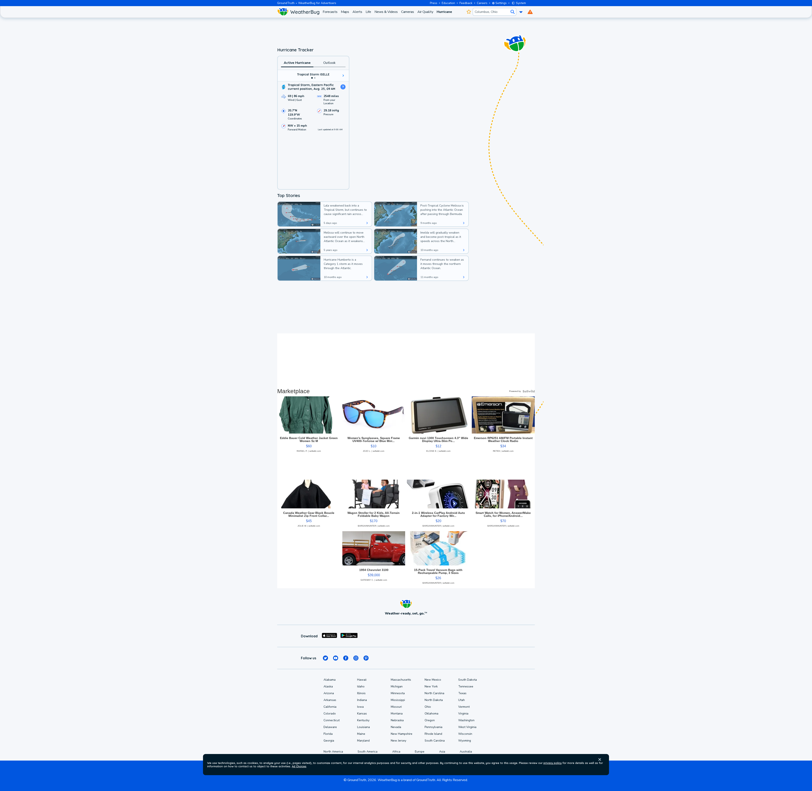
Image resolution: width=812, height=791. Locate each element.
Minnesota (398, 693)
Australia (466, 752)
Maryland (363, 741)
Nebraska (397, 720)
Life (368, 12)
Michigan (397, 686)
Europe (419, 752)
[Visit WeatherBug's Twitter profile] (325, 658)
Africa (396, 752)
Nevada (396, 727)
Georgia (329, 741)
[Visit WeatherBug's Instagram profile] (355, 658)
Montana (397, 714)
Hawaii (361, 680)
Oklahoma (431, 714)
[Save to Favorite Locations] (469, 12)
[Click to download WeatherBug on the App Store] (329, 636)
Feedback (465, 3)
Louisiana (363, 727)
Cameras (407, 12)
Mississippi (398, 700)
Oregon (430, 720)
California (330, 707)
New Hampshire (401, 734)
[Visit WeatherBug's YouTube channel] (335, 658)
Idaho (361, 686)
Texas (462, 693)
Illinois (361, 693)
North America (333, 752)
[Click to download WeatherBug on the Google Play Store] (349, 636)
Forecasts (330, 12)
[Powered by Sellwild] (529, 391)
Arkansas (330, 700)
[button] (599, 759)
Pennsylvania (433, 727)
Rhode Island (433, 734)
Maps (345, 12)
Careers (482, 3)
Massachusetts (401, 680)
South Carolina (435, 741)
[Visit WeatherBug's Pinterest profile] (366, 658)
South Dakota (467, 680)
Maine (361, 734)
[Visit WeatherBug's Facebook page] (345, 658)
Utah (461, 700)
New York (431, 686)
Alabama (330, 680)
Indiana (362, 700)
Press (433, 3)
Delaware (330, 727)
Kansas (362, 714)
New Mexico (433, 680)
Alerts (357, 12)
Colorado (330, 714)
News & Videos (386, 12)
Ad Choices (299, 766)
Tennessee (465, 686)
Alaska (328, 686)
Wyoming (464, 741)
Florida (328, 734)
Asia (442, 752)
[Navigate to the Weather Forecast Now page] (298, 12)
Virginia (463, 714)
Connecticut (332, 720)
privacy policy (552, 763)
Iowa (360, 707)
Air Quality (425, 12)
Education (448, 3)
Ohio (428, 707)
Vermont (464, 707)
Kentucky (363, 720)
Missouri (396, 707)
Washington (466, 720)
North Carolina (434, 693)
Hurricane (444, 12)
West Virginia (467, 727)
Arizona (329, 693)
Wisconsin (465, 734)
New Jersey (398, 741)
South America (367, 752)
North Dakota (434, 700)
